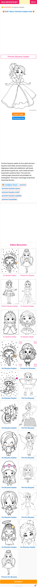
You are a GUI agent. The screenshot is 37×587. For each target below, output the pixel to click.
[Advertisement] (18, 34)
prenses (23, 185)
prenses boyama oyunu (11, 188)
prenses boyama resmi (10, 192)
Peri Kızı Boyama (28, 398)
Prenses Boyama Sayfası (9, 306)
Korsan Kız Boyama (27, 368)
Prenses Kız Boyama (27, 275)
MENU (33, 2)
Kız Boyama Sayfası (9, 275)
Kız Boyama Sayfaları (18, 7)
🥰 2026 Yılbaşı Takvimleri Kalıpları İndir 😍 (19, 11)
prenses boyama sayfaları (11, 196)
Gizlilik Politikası (18, 586)
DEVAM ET (18, 582)
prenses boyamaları (9, 199)
